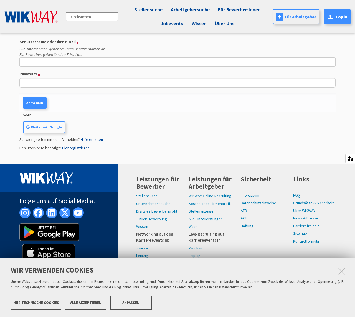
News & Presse (305, 218)
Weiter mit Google (46, 127)
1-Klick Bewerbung (151, 218)
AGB (244, 218)
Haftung (247, 225)
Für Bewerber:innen (239, 10)
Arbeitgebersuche (190, 10)
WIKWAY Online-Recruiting (210, 195)
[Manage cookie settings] (350, 158)
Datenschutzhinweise (258, 202)
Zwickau (143, 248)
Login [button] (341, 16)
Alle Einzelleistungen (206, 218)
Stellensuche (148, 10)
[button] (171, 24)
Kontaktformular (306, 241)
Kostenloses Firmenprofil (210, 203)
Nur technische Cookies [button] (36, 302)
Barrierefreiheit (306, 225)
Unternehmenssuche (153, 203)
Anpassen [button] (131, 302)
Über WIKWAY (304, 210)
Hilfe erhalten (92, 139)
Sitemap (300, 233)
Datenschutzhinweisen (235, 287)
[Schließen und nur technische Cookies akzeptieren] (341, 271)
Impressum (250, 195)
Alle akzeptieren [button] (86, 302)
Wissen (142, 226)
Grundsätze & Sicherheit (313, 202)
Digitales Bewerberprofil (156, 211)
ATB (244, 210)
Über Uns (224, 24)
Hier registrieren (76, 147)
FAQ (296, 195)
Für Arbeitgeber (300, 16)
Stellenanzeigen (202, 211)
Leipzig (142, 255)
